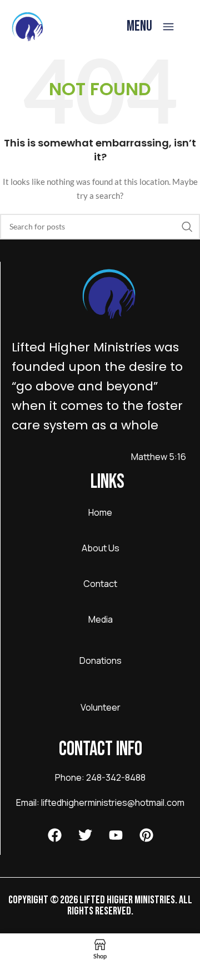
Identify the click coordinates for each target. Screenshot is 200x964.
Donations (100, 660)
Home (100, 512)
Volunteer (101, 707)
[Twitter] (85, 835)
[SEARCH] (187, 226)
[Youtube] (115, 835)
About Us (100, 548)
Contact (100, 584)
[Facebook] (54, 835)
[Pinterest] (146, 835)
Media (100, 619)
